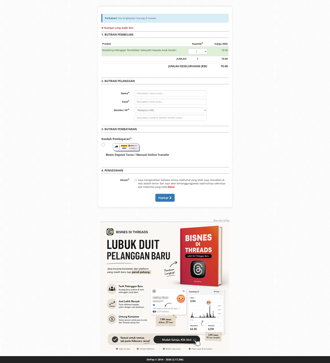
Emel (125, 101)
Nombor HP (121, 110)
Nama (124, 93)
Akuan (124, 180)
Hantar (163, 198)
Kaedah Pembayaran (115, 139)
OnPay (150, 359)
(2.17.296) (177, 359)
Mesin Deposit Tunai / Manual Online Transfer (137, 155)
